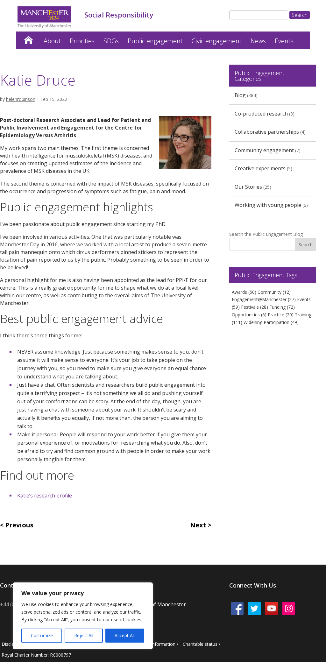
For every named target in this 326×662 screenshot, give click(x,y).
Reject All (83, 635)
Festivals (254, 307)
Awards (244, 292)
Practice (281, 315)
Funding (282, 307)
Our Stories (248, 186)
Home (28, 38)
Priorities (82, 41)
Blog (240, 95)
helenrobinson (20, 99)
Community (274, 292)
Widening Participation (271, 322)
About (52, 41)
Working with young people (268, 204)
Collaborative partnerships (267, 131)
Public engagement (155, 41)
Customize (42, 635)
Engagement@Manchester (264, 299)
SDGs (111, 41)
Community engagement (264, 150)
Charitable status (200, 644)
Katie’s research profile (44, 495)
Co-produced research (261, 113)
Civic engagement (217, 41)
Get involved (45, 60)
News (258, 41)
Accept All (125, 635)
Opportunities (249, 315)
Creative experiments (260, 168)
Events (284, 41)
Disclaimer (12, 644)
